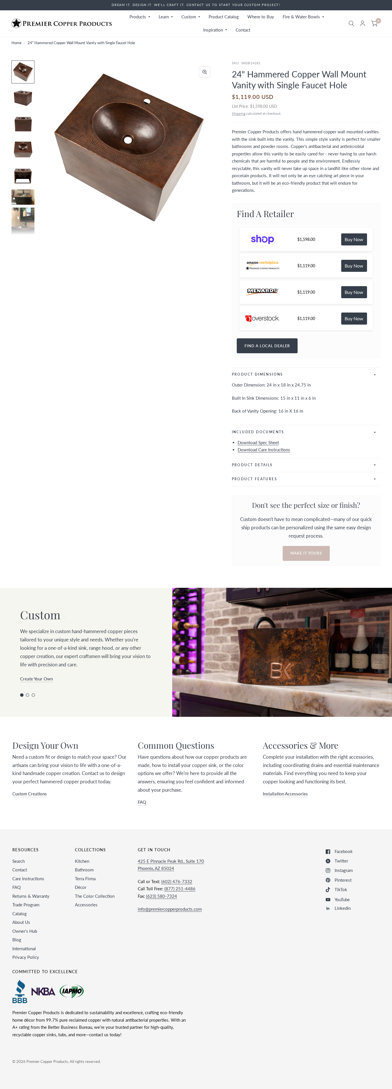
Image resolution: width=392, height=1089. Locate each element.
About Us (21, 922)
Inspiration (213, 29)
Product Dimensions (257, 374)
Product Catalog (224, 16)
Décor (80, 887)
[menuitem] (139, 17)
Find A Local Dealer (267, 346)
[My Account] (362, 23)
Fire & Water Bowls (301, 16)
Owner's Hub (24, 931)
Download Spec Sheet (258, 442)
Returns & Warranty (30, 896)
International (24, 948)
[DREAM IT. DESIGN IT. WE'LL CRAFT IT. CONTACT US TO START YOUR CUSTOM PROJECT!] (196, 5)
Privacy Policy (25, 957)
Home (16, 42)
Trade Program (25, 904)
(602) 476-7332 (176, 881)
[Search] (351, 23)
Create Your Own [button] (36, 678)
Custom (188, 16)
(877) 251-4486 (179, 888)
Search (18, 861)
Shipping (238, 113)
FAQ (16, 887)
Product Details (252, 465)
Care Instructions (28, 878)
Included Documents (258, 432)
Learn (164, 16)
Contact (243, 29)
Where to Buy (260, 16)
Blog (16, 939)
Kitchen (82, 861)
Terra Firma (85, 878)
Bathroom (84, 869)
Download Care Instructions (264, 449)
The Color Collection (95, 896)
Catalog (19, 913)
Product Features (254, 479)
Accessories (86, 904)
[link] (354, 239)
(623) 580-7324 (161, 896)
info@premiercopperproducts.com (170, 909)
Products (137, 16)
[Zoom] (204, 72)
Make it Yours (306, 553)
